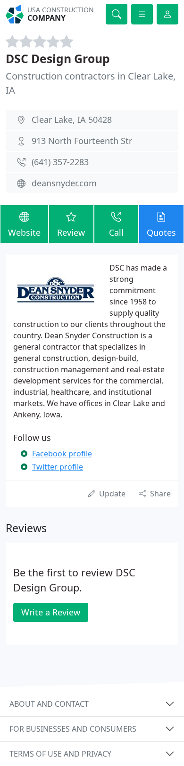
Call (116, 232)
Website (24, 232)
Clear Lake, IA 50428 (72, 119)
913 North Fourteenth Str (82, 140)
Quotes (161, 232)
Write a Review (50, 612)
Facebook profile (62, 453)
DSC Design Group (58, 58)
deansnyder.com (64, 183)
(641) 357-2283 (60, 162)
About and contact (49, 704)
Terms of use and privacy (60, 754)
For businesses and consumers (72, 729)
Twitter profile (57, 467)
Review (71, 232)
